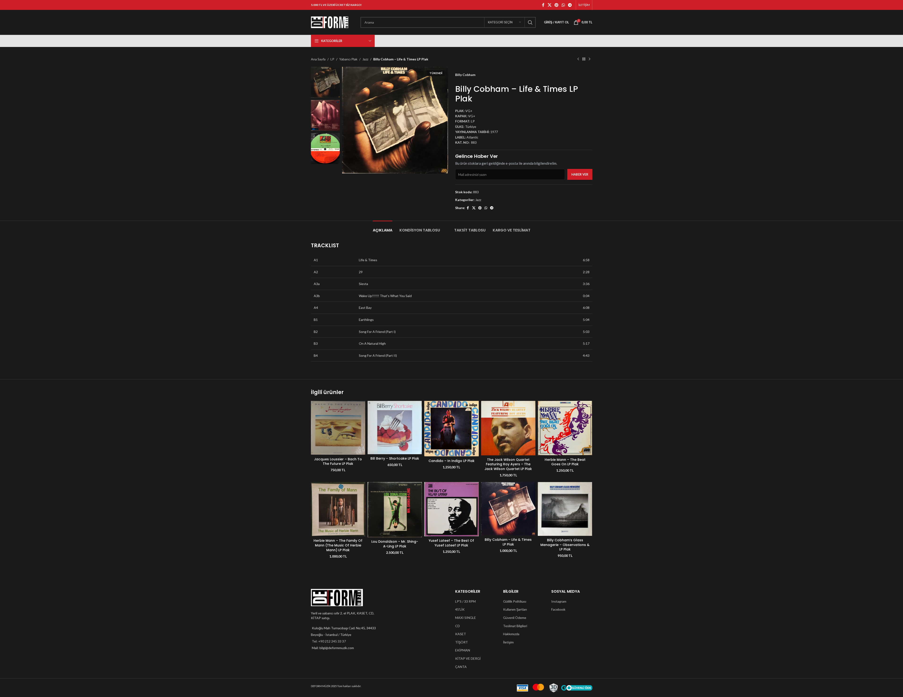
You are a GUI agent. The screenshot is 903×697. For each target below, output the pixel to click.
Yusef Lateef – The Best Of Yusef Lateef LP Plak (451, 543)
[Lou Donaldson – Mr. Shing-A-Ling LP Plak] (395, 509)
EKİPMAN (462, 650)
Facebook (558, 609)
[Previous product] (578, 59)
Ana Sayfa (318, 59)
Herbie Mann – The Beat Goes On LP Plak (565, 462)
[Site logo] (330, 22)
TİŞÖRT (461, 642)
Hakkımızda (511, 634)
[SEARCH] (530, 22)
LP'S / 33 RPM (465, 601)
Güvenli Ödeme (514, 618)
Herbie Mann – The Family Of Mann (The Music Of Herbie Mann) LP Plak (338, 545)
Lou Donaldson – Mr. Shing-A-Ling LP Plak (394, 544)
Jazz (365, 59)
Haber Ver (579, 174)
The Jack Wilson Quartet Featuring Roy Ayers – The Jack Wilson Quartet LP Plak (508, 464)
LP (332, 59)
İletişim (508, 642)
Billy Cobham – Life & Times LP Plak (508, 542)
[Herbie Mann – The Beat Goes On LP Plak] (565, 428)
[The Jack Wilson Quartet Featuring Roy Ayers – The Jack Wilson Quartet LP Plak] (508, 428)
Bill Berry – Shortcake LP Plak (394, 458)
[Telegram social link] (569, 4)
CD (457, 626)
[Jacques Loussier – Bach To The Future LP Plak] (338, 428)
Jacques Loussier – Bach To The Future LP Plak (338, 461)
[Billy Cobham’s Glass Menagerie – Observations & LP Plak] (565, 509)
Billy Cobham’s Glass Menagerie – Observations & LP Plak (564, 545)
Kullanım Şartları (515, 609)
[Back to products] (584, 59)
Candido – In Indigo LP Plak (451, 460)
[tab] (382, 228)
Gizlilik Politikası (514, 601)
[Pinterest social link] (556, 4)
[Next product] (589, 59)
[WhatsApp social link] (563, 4)
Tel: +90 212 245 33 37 (329, 641)
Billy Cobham (465, 75)
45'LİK (460, 609)
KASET (460, 634)
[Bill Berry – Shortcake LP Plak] (395, 427)
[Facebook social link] (543, 4)
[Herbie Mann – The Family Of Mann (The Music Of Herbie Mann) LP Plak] (338, 509)
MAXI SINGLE (465, 618)
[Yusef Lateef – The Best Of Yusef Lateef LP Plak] (451, 509)
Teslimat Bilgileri (515, 626)
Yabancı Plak (348, 59)
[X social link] (549, 4)
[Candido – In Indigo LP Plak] (451, 428)
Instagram (558, 601)
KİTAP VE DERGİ (468, 658)
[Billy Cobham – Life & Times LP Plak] (508, 508)
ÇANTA (461, 667)
